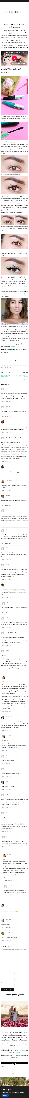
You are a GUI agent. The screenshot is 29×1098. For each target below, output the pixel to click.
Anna (7, 421)
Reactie (3, 954)
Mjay (7, 781)
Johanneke (9, 716)
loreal (11, 365)
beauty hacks (5, 365)
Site (2, 982)
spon (2, 367)
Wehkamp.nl (13, 346)
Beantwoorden (6, 401)
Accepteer (5, 1095)
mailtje (21, 1050)
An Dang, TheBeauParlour (13, 437)
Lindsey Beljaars (11, 480)
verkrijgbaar (14, 276)
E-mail (3, 977)
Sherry (8, 932)
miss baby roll (23, 365)
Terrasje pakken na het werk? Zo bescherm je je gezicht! (21, 376)
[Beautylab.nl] (14, 8)
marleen (8, 466)
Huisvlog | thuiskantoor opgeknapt (6, 374)
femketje (8, 919)
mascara (16, 365)
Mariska (8, 904)
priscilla (8, 495)
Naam (3, 971)
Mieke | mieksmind (11, 632)
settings (22, 1092)
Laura (7, 547)
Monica (8, 584)
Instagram (18, 1052)
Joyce (7, 617)
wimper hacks (8, 367)
